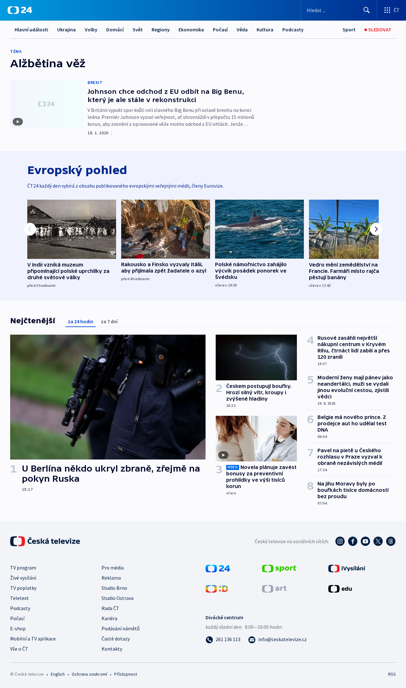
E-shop (18, 628)
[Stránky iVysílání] (346, 568)
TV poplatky (23, 588)
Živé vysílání (23, 578)
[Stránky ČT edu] (340, 588)
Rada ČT (110, 608)
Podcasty (293, 29)
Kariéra (109, 618)
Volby (91, 29)
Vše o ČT (19, 649)
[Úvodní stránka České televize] (45, 541)
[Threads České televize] (391, 541)
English (57, 674)
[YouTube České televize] (365, 541)
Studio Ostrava (118, 598)
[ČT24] (20, 10)
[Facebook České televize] (353, 541)
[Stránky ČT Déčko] (217, 588)
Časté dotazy (116, 638)
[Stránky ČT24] (218, 568)
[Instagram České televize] (340, 541)
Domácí (115, 29)
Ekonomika (191, 29)
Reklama (111, 578)
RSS (392, 674)
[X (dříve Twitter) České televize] (378, 541)
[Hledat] (367, 10)
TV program (23, 567)
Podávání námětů (121, 628)
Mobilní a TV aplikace (33, 638)
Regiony (161, 29)
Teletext (19, 598)
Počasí (220, 29)
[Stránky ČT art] (274, 588)
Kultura (265, 29)
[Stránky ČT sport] (279, 568)
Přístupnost (125, 674)
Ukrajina (66, 29)
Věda (242, 29)
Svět (138, 29)
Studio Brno (114, 588)
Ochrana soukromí (89, 674)
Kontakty (112, 649)
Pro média (113, 567)
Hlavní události (31, 29)
